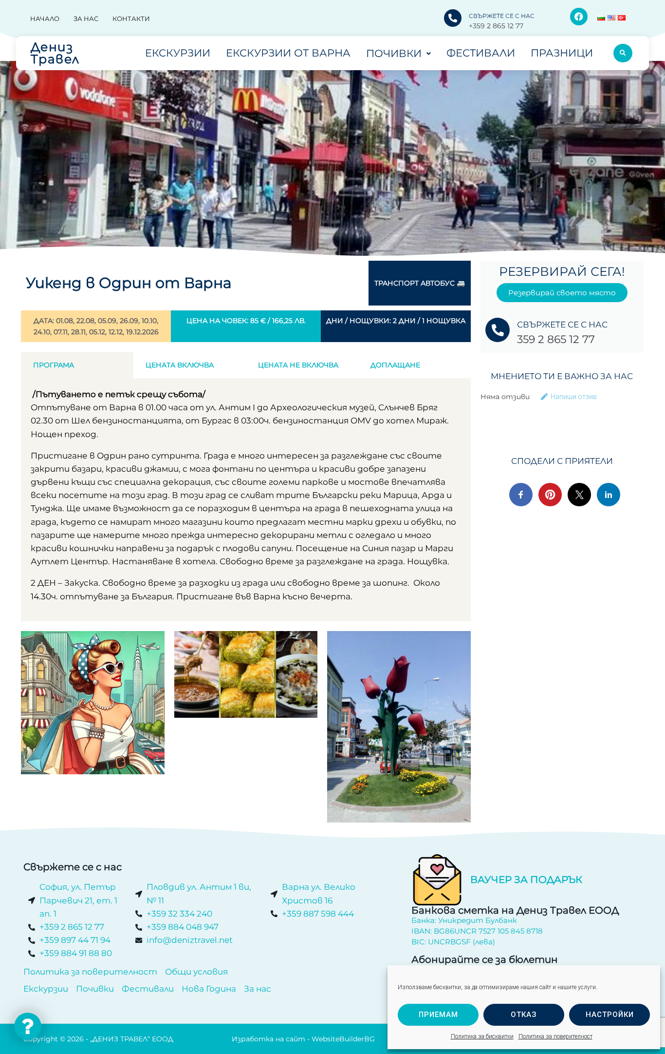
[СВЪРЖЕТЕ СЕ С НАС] (453, 18)
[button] (27, 1026)
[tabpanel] (246, 499)
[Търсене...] (622, 53)
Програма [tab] (53, 365)
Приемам (438, 1014)
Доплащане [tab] (395, 365)
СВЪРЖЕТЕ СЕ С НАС (502, 15)
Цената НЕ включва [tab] (298, 365)
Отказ (524, 1014)
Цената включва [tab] (180, 365)
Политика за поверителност (555, 1036)
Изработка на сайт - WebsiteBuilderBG (303, 1039)
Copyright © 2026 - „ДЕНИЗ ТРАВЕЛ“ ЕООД (98, 1039)
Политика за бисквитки (482, 1036)
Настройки (610, 1014)
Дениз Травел (55, 52)
